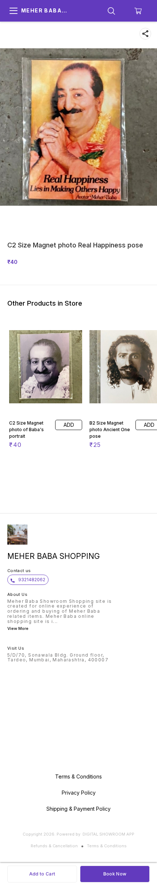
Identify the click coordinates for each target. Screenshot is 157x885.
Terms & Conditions (107, 845)
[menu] (13, 11)
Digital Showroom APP (108, 834)
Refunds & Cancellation (54, 845)
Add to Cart (42, 874)
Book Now (114, 874)
